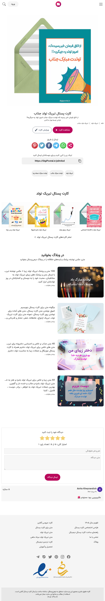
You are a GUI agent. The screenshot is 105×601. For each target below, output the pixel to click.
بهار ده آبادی (48, 120)
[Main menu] (101, 4)
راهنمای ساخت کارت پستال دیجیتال (83, 532)
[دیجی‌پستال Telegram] (38, 557)
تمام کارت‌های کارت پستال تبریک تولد (54, 237)
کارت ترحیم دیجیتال (44, 542)
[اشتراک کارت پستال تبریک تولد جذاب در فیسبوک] (49, 145)
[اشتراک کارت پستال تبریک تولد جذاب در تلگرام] (56, 145)
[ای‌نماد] (42, 570)
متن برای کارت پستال (43, 527)
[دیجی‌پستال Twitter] (50, 557)
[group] (91, 216)
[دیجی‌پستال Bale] (44, 557)
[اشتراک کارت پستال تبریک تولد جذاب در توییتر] (42, 145)
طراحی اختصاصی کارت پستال (86, 527)
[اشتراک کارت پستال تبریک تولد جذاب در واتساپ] (63, 145)
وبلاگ (96, 542)
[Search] (4, 4)
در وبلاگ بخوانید (52, 255)
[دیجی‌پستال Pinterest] (56, 557)
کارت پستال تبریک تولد (52, 193)
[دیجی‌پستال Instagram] (62, 557)
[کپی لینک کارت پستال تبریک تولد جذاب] (79, 161)
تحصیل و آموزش (45, 546)
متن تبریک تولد (46, 532)
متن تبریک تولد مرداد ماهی (41, 537)
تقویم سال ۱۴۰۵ (91, 522)
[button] (4, 217)
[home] (58, 4)
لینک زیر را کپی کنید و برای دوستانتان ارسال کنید (52, 155)
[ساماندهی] (62, 570)
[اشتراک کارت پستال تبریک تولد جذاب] (70, 145)
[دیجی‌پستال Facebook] (69, 557)
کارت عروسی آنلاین (44, 522)
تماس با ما (94, 537)
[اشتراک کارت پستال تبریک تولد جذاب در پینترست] (35, 145)
